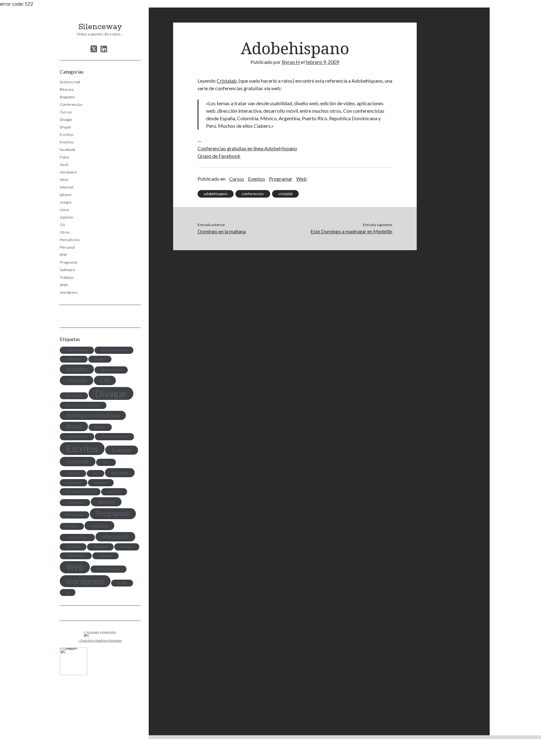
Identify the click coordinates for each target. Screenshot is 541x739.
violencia (105, 556)
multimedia (75, 502)
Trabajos (67, 277)
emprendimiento (114, 436)
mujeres (114, 491)
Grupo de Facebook (219, 156)
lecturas (100, 482)
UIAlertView (75, 556)
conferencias (111, 370)
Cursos (66, 112)
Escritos (67, 134)
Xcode (122, 583)
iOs (95, 473)
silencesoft (115, 536)
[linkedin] (103, 49)
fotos (106, 462)
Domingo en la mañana (222, 231)
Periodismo (70, 239)
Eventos (67, 142)
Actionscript (70, 82)
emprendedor (77, 436)
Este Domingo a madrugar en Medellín (351, 231)
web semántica (108, 569)
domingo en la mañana (93, 415)
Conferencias (71, 104)
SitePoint (73, 547)
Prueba (72, 526)
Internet (67, 187)
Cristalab (227, 81)
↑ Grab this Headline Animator (100, 640)
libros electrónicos (80, 491)
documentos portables (83, 405)
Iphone (65, 194)
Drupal (65, 127)
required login (77, 537)
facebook (67, 149)
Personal (67, 247)
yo (67, 592)
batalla (100, 359)
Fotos (65, 157)
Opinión (66, 217)
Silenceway (100, 27)
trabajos (127, 547)
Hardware (68, 172)
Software (67, 269)
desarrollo (74, 396)
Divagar (66, 119)
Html (64, 179)
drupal (74, 426)
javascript (73, 482)
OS (62, 224)
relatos (99, 525)
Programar (69, 262)
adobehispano (77, 350)
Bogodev (67, 97)
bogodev (77, 369)
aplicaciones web (114, 350)
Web (64, 284)
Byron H (291, 62)
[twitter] (93, 49)
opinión (106, 502)
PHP (63, 254)
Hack (64, 164)
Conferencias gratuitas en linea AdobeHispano (247, 148)
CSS (105, 380)
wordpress (69, 292)
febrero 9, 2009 (322, 62)
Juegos (66, 202)
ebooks (100, 427)
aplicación (73, 359)
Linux (64, 209)
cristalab (76, 380)
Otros (65, 232)
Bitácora (67, 89)
